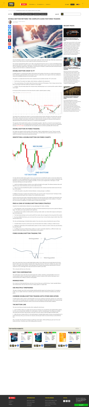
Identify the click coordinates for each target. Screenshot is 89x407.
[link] (20, 340)
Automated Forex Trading (50, 403)
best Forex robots (20, 125)
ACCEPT (81, 405)
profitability (30, 14)
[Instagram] (67, 401)
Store (23, 4)
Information (31, 4)
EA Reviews (29, 403)
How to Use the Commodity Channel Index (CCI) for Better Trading (72, 68)
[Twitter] (9, 30)
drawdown (36, 14)
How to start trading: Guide (51, 400)
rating (15, 14)
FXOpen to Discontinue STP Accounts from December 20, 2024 (71, 39)
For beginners (40, 4)
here (82, 401)
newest (20, 14)
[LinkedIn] (9, 33)
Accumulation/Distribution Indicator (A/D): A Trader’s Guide (71, 97)
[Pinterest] (9, 37)
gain (24, 14)
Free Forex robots (31, 402)
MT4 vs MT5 (47, 405)
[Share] (9, 47)
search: (57, 14)
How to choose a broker (50, 402)
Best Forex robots (31, 400)
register (72, 4)
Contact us (48, 4)
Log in (67, 4)
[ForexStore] (11, 4)
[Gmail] (9, 44)
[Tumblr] (9, 40)
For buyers (29, 405)
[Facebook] (9, 26)
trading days (44, 14)
